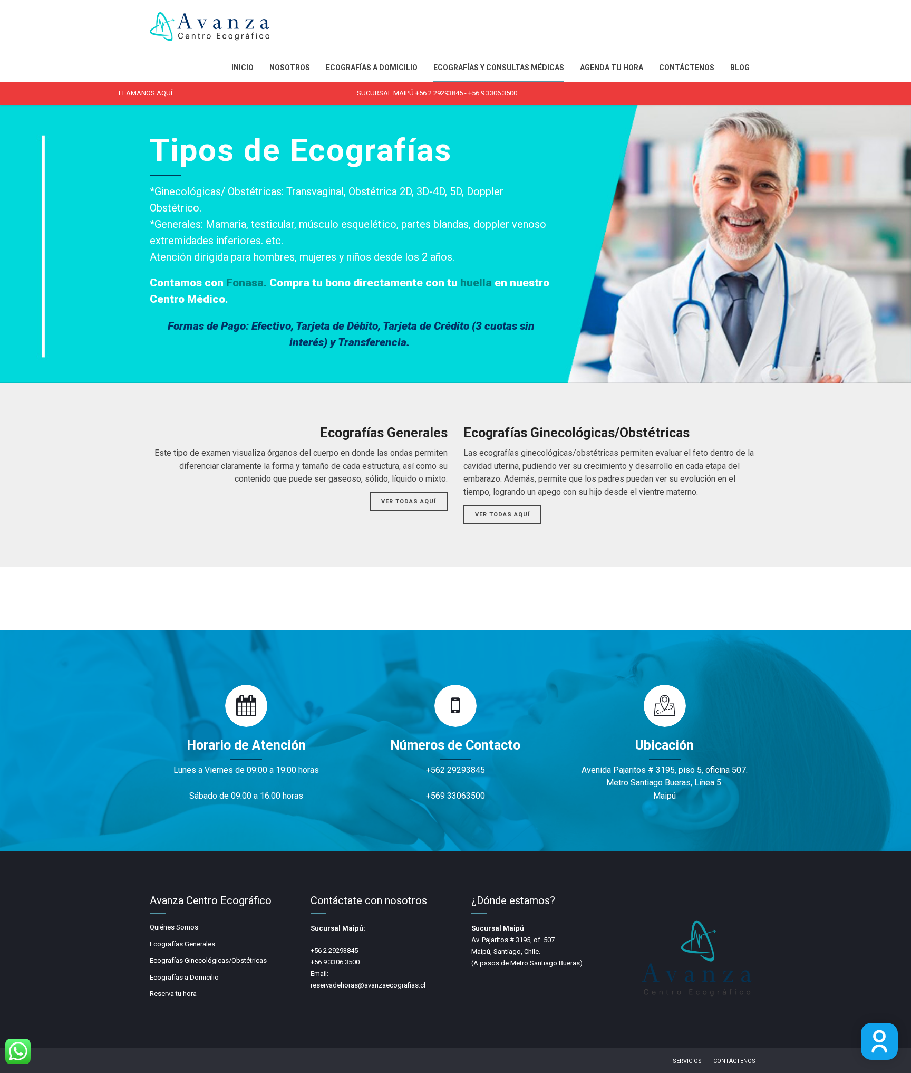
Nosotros (289, 67)
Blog (740, 67)
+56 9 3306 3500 (492, 93)
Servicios (687, 1061)
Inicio (242, 67)
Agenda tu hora (611, 67)
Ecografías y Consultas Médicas (498, 67)
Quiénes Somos (174, 927)
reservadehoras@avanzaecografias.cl (368, 985)
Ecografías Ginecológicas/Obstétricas (208, 960)
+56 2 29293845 (439, 93)
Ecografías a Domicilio (372, 67)
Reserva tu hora (173, 994)
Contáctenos (686, 67)
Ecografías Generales (182, 944)
